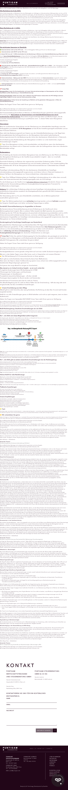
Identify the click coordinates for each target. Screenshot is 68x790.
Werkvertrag (29, 539)
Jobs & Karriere (54, 757)
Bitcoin (2, 644)
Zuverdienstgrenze (38, 539)
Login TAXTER (50, 2)
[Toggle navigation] (61, 3)
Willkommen (32, 3)
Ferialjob (2, 539)
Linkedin (52, 762)
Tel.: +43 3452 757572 (30, 761)
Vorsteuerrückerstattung (17, 443)
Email (8, 704)
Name (8, 698)
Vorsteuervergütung (5, 443)
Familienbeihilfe (20, 539)
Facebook (52, 758)
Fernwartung (50, 3)
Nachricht (10, 710)
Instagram (53, 760)
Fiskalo (52, 766)
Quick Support (54, 772)
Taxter (51, 764)
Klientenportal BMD (51, 4)
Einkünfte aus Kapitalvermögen (21, 644)
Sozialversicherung (10, 539)
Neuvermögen (34, 644)
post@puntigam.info (15, 770)
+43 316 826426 (13, 768)
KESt (40, 644)
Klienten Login (54, 770)
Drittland (27, 443)
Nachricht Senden (43, 730)
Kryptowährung (8, 644)
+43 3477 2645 (13, 763)
